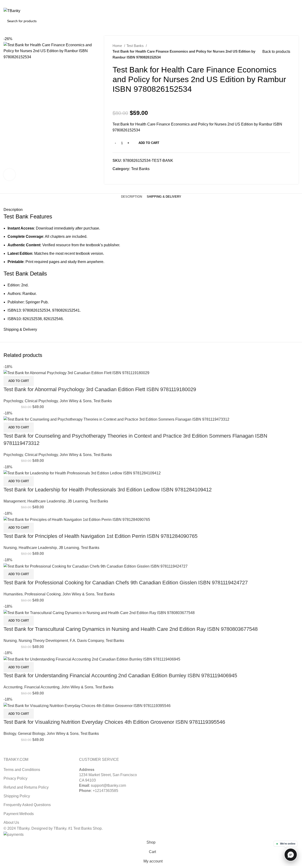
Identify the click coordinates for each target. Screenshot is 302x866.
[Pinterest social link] (290, 3)
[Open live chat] (290, 854)
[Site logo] (12, 10)
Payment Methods (19, 814)
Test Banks (135, 46)
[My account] (275, 11)
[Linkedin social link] (295, 3)
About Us (11, 822)
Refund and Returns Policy (26, 787)
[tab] (131, 197)
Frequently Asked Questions (27, 805)
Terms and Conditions (22, 770)
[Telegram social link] (138, 177)
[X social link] (285, 3)
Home (118, 46)
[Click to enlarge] (9, 174)
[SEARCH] (293, 21)
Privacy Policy (15, 778)
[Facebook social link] (116, 177)
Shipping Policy (17, 796)
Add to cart (148, 143)
